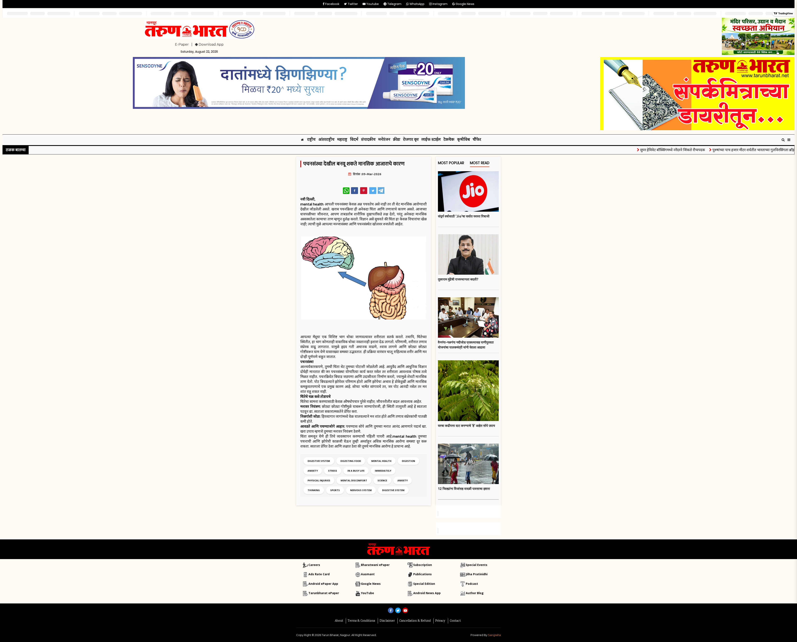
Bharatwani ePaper (375, 565)
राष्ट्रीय (311, 140)
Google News (464, 4)
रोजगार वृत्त (411, 140)
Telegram (393, 4)
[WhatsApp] (346, 190)
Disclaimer (387, 621)
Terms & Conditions (361, 621)
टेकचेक (449, 140)
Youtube (372, 4)
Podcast (472, 584)
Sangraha (494, 635)
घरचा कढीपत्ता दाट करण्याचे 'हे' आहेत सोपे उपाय (466, 425)
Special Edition (424, 584)
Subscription (422, 565)
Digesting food (350, 460)
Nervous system (361, 490)
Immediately (383, 470)
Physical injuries (319, 480)
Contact (455, 621)
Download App (211, 44)
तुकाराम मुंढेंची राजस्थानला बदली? (458, 279)
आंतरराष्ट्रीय (326, 140)
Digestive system (319, 460)
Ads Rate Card (319, 574)
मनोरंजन (384, 140)
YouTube (367, 593)
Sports (335, 490)
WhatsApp (416, 4)
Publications (422, 574)
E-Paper (182, 44)
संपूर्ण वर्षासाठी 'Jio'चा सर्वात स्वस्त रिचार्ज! (463, 216)
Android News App (427, 593)
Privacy (440, 621)
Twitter (352, 4)
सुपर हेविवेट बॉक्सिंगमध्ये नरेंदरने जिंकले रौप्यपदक (651, 149)
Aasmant (368, 574)
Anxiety (313, 470)
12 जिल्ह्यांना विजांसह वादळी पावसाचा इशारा (464, 488)
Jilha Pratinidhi (477, 574)
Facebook (331, 4)
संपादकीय (368, 140)
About (339, 621)
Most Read (479, 163)
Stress (332, 470)
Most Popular (451, 163)
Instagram (439, 4)
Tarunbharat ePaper (323, 593)
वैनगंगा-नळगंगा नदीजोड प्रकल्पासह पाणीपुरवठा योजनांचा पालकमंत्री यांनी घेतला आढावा (466, 344)
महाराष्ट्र (342, 140)
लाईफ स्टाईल (431, 140)
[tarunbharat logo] (398, 549)
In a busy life (355, 470)
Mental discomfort (354, 480)
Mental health (381, 460)
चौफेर (477, 140)
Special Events (476, 565)
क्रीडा (396, 140)
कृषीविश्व (463, 140)
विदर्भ (354, 140)
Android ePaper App (323, 584)
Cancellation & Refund (415, 621)
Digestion (408, 460)
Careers (314, 565)
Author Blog (475, 593)
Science (382, 480)
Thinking (314, 490)
